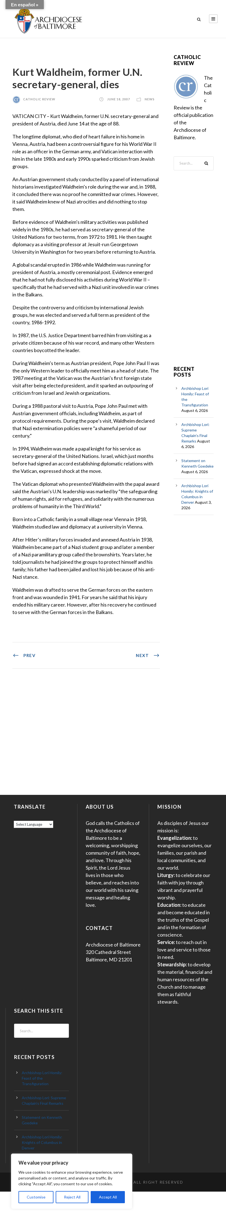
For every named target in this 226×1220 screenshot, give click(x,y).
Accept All (108, 1197)
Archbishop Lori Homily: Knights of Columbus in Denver (42, 1142)
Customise (36, 1197)
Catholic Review (39, 99)
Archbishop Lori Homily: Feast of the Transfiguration (42, 1078)
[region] (71, 1181)
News (150, 99)
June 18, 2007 (118, 99)
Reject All (72, 1197)
